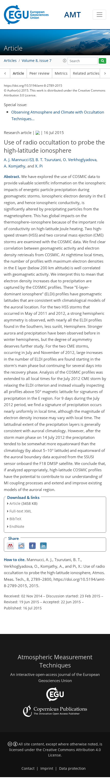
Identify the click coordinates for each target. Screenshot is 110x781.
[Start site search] (102, 61)
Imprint (46, 768)
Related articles (86, 73)
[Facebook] (32, 545)
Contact (28, 768)
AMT (72, 14)
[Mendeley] (10, 545)
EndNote (16, 526)
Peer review (39, 73)
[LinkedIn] (43, 545)
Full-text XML (20, 511)
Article (18, 73)
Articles (10, 60)
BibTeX (15, 518)
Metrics (61, 73)
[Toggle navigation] (99, 14)
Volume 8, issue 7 (36, 60)
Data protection (72, 768)
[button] (65, 60)
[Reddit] (21, 545)
